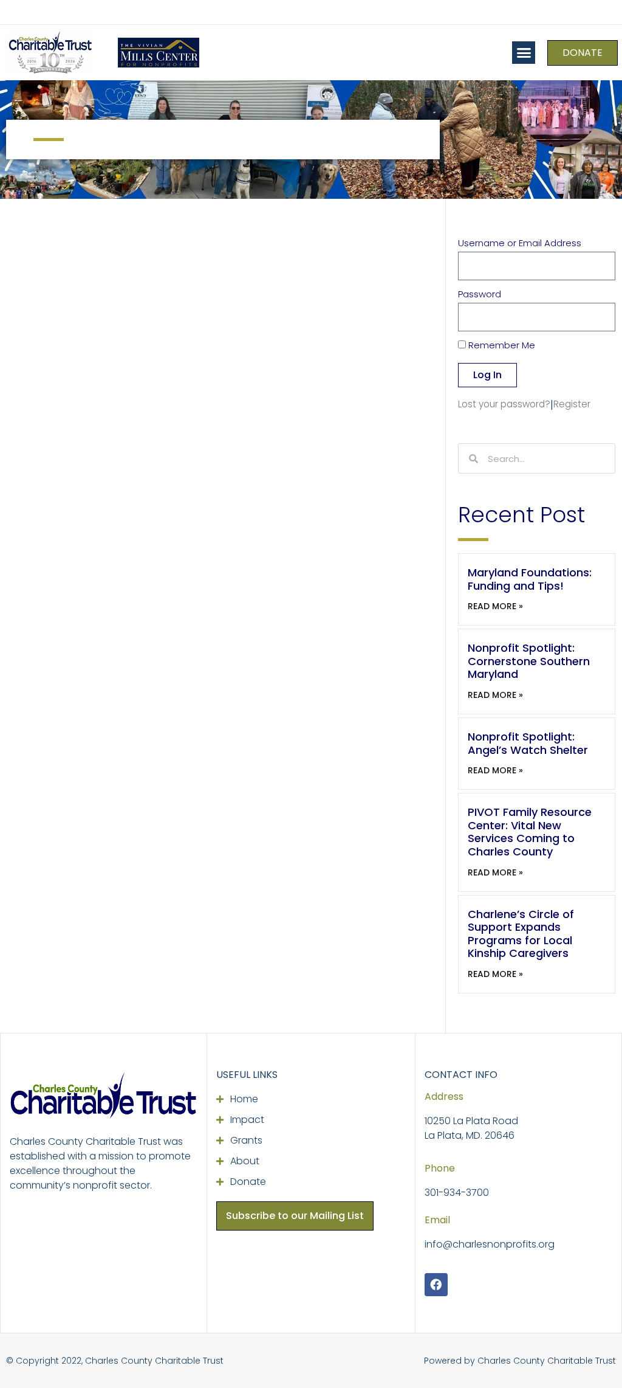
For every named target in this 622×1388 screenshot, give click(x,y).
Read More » (495, 606)
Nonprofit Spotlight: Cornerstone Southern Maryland (529, 661)
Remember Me (500, 345)
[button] (523, 52)
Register (571, 404)
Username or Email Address (519, 243)
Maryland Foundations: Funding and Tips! (530, 579)
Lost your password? (504, 404)
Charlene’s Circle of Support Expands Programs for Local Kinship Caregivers (521, 933)
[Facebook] (436, 1284)
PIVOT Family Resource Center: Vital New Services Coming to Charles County (530, 831)
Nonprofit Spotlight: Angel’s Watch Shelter (528, 743)
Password (479, 294)
